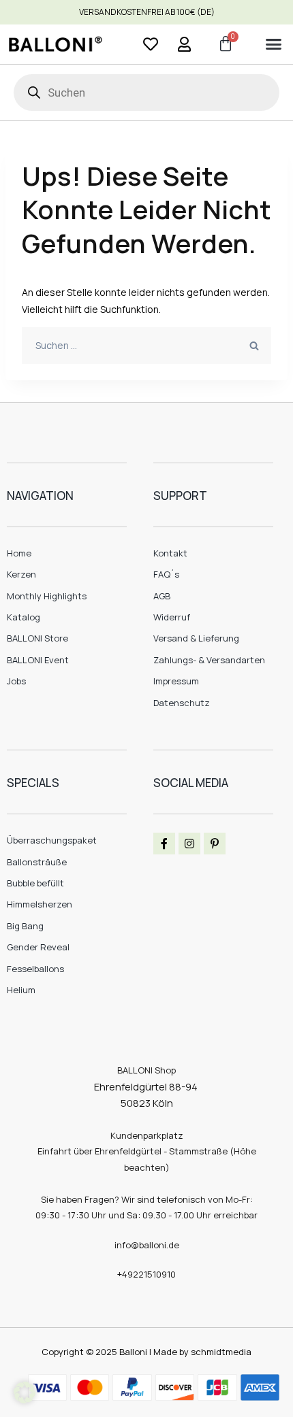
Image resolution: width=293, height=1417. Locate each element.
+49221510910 (146, 1274)
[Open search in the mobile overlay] (146, 92)
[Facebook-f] (164, 843)
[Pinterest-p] (215, 843)
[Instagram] (189, 843)
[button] (273, 44)
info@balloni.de (146, 1245)
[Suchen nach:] (146, 345)
